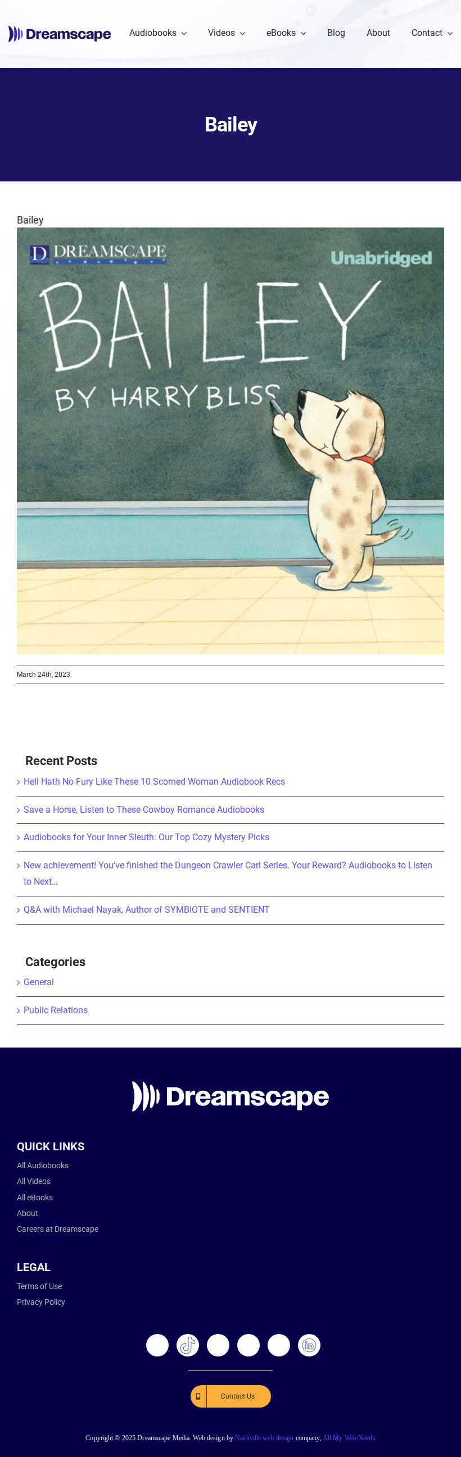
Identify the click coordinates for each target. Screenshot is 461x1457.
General (39, 982)
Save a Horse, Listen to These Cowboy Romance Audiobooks (144, 809)
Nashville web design (264, 1438)
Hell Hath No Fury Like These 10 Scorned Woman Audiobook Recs (154, 781)
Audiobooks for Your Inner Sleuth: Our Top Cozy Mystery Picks (146, 837)
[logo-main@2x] (59, 30)
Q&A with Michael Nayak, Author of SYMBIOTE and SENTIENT (147, 909)
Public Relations (56, 1010)
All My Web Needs (349, 1438)
